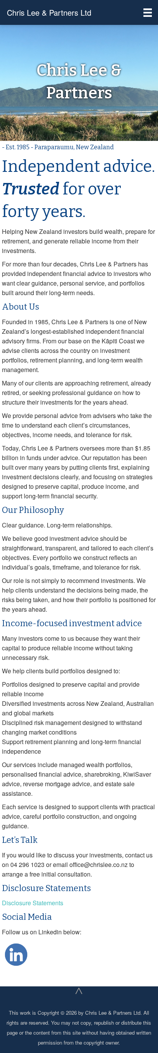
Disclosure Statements (32, 902)
